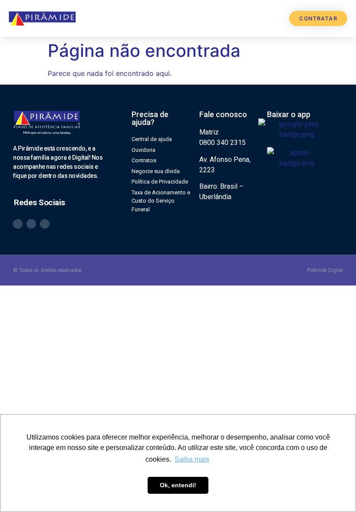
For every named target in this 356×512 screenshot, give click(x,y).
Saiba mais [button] (192, 459)
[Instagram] (31, 224)
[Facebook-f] (44, 224)
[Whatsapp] (18, 224)
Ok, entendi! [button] (178, 485)
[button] (271, 18)
